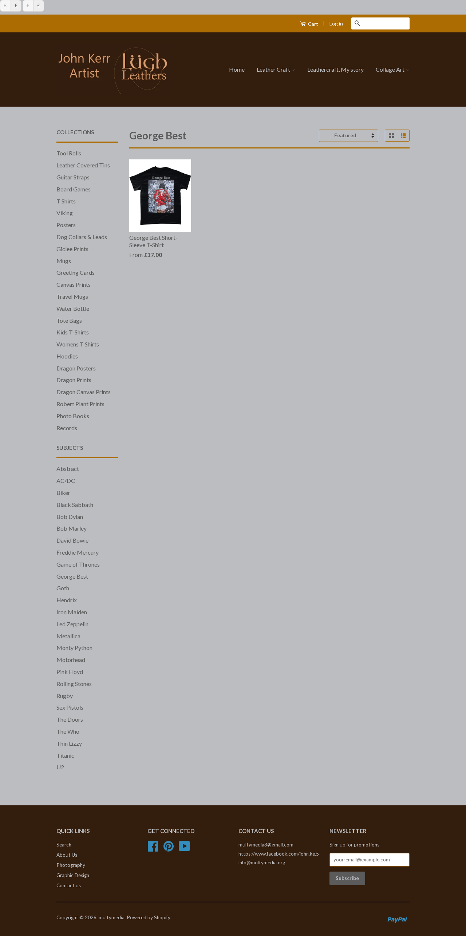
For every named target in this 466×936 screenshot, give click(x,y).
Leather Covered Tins (83, 165)
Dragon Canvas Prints (83, 391)
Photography (70, 865)
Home (237, 69)
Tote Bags (69, 320)
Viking (64, 212)
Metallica (68, 635)
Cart (312, 24)
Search (63, 845)
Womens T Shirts (77, 344)
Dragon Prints (73, 379)
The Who (67, 731)
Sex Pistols (69, 707)
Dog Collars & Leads (81, 236)
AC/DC (65, 480)
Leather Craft (274, 69)
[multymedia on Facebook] (152, 849)
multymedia (112, 917)
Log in (336, 23)
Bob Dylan (69, 516)
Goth (62, 587)
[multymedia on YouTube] (184, 849)
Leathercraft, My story (335, 69)
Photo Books (72, 415)
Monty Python (74, 647)
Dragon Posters (76, 368)
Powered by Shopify (148, 917)
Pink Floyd (69, 671)
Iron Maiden (71, 611)
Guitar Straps (73, 177)
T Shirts (66, 201)
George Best (72, 576)
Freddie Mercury (77, 552)
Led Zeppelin (72, 623)
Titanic (65, 755)
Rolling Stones (74, 683)
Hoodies (67, 356)
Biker (63, 492)
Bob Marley (71, 528)
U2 (60, 767)
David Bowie (72, 540)
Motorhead (70, 659)
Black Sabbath (74, 504)
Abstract (67, 468)
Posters (66, 224)
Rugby (64, 695)
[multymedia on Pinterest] (168, 849)
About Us (66, 855)
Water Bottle (72, 308)
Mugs (63, 260)
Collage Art (391, 69)
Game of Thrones (78, 564)
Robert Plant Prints (80, 403)
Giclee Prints (72, 248)
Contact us (68, 885)
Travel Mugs (72, 296)
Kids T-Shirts (72, 332)
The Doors (69, 719)
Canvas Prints (73, 284)
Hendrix (66, 599)
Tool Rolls (68, 153)
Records (66, 427)
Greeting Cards (75, 272)
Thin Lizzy (69, 743)
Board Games (73, 189)
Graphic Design (72, 875)
